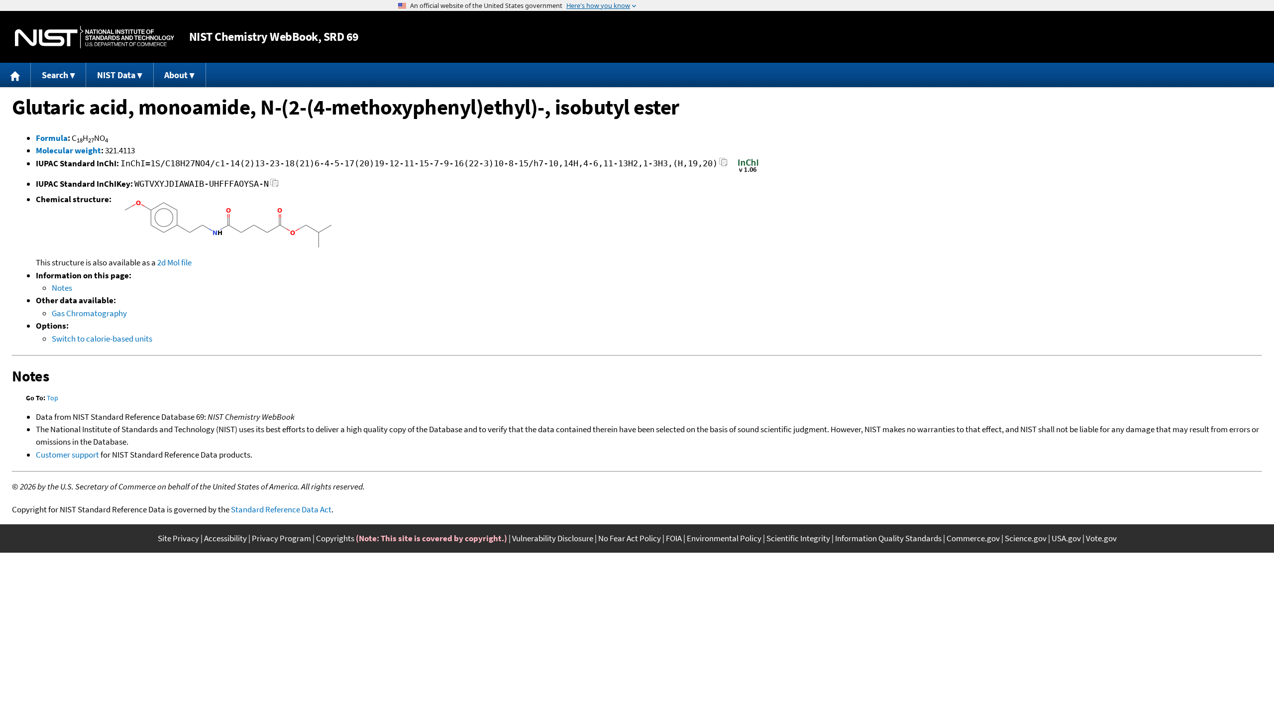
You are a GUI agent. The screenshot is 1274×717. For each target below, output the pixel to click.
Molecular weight (68, 150)
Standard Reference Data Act (281, 509)
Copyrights (335, 538)
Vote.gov (1101, 538)
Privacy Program (281, 538)
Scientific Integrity (798, 538)
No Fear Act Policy (629, 538)
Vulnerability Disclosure (552, 538)
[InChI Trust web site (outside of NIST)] (748, 171)
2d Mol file (174, 262)
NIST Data (116, 75)
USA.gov (1066, 538)
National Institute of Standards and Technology (94, 37)
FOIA (674, 538)
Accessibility (225, 538)
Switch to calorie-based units (102, 338)
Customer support (67, 454)
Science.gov (1026, 538)
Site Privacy (178, 538)
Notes (62, 287)
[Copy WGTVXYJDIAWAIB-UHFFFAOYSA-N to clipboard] (274, 185)
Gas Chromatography (89, 313)
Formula (52, 137)
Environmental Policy (724, 538)
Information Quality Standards (888, 538)
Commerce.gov (973, 538)
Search (55, 75)
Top (52, 397)
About (176, 75)
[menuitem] (15, 75)
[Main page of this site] (15, 75)
